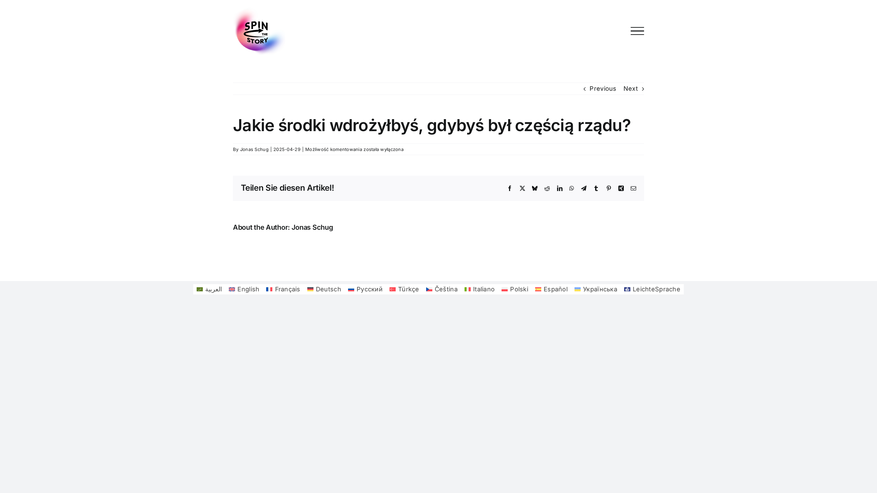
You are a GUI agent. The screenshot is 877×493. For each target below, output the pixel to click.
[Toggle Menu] (638, 31)
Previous (603, 88)
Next (630, 88)
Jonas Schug (254, 149)
